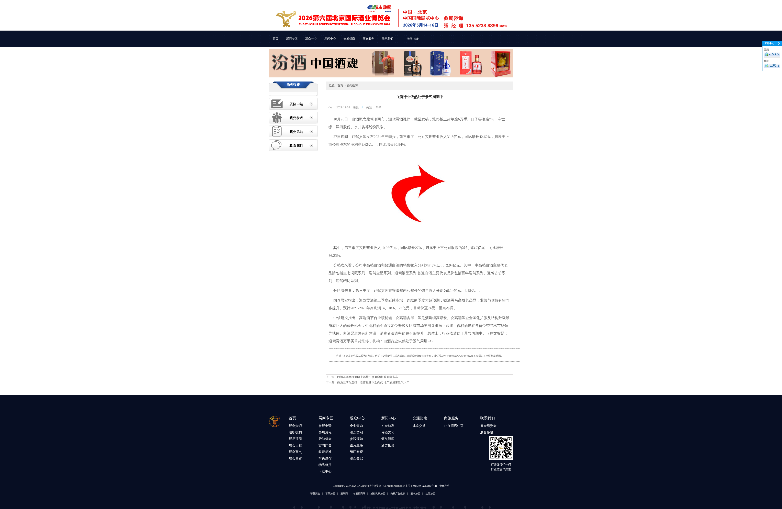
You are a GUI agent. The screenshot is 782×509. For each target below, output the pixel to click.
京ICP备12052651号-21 (425, 485)
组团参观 (356, 452)
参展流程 (325, 432)
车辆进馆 (325, 458)
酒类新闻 (387, 439)
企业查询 (356, 425)
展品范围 (295, 439)
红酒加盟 (408, 493)
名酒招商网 (336, 493)
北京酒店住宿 (453, 425)
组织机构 (295, 432)
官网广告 (325, 445)
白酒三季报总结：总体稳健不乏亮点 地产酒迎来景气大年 (373, 382)
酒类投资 (387, 445)
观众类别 (356, 432)
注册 (416, 38)
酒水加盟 (393, 493)
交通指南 (349, 38)
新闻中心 (330, 38)
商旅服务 (368, 38)
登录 (409, 38)
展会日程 (295, 445)
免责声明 (444, 485)
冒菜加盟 (307, 493)
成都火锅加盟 (355, 493)
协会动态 (387, 425)
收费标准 (325, 452)
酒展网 (321, 493)
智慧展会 (292, 493)
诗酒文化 (387, 432)
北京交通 (419, 425)
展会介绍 (295, 425)
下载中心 (325, 471)
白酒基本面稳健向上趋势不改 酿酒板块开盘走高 (367, 377)
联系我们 (387, 38)
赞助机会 (325, 439)
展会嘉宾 (295, 458)
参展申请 (325, 425)
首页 (275, 38)
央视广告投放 (375, 493)
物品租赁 (325, 465)
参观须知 (356, 439)
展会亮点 (295, 452)
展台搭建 (486, 432)
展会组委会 (488, 425)
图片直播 (356, 445)
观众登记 (356, 458)
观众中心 (311, 38)
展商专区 (292, 38)
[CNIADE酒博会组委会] (388, 15)
